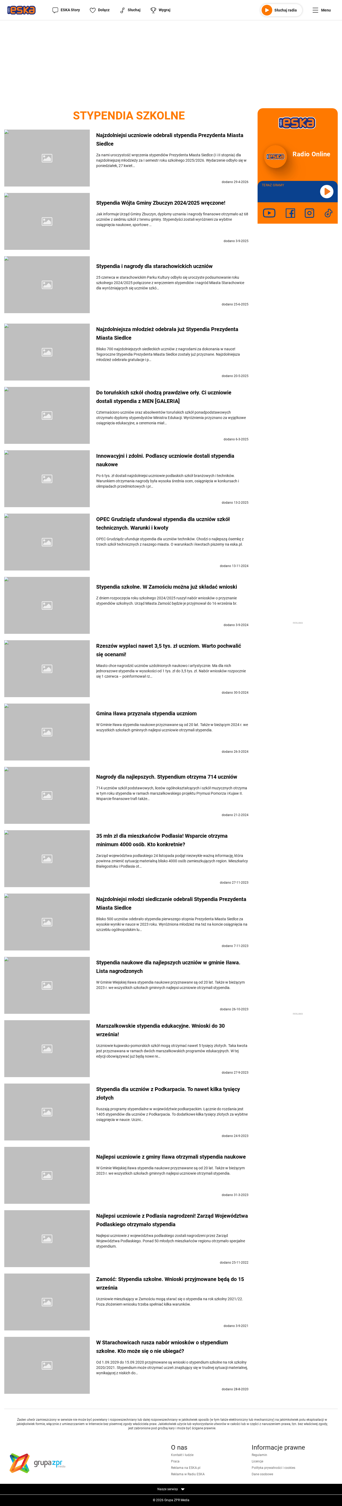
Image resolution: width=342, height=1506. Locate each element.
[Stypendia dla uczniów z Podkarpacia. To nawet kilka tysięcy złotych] (47, 1112)
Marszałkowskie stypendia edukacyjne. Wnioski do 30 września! (160, 1030)
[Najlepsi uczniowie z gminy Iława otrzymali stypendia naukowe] (47, 1175)
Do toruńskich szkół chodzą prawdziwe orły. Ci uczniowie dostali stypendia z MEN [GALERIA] (163, 396)
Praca (175, 1461)
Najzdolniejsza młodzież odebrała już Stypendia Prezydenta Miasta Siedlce (167, 333)
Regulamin (259, 1455)
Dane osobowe (262, 1474)
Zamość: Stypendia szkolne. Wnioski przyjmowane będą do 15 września (170, 1283)
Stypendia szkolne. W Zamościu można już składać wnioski (166, 587)
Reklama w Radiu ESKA (188, 1474)
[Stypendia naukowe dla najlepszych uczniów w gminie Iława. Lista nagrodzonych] (47, 985)
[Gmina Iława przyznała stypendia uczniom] (47, 732)
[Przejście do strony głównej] (21, 10)
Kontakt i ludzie (182, 1455)
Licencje (257, 1461)
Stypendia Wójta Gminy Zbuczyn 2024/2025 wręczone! (160, 203)
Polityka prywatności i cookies (273, 1468)
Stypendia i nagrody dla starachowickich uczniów (154, 266)
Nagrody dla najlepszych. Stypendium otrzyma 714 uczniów (166, 777)
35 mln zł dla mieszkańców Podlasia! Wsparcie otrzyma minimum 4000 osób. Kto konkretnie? (162, 840)
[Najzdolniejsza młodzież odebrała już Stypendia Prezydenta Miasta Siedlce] (47, 352)
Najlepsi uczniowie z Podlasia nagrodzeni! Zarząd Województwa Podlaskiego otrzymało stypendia (172, 1220)
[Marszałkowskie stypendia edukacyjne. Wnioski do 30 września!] (47, 1048)
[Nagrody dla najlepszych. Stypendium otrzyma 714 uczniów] (47, 795)
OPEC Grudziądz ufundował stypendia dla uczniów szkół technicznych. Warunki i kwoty (163, 523)
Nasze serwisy (168, 1489)
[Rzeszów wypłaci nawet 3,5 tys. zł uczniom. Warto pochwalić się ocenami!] (47, 668)
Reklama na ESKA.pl (185, 1468)
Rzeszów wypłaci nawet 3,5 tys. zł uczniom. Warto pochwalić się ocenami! (168, 650)
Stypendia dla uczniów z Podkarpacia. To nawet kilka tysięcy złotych (168, 1093)
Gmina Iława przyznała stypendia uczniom (146, 713)
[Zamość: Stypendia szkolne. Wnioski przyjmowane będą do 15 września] (47, 1302)
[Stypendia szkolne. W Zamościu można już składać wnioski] (47, 605)
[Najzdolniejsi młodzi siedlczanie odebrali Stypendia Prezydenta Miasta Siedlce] (47, 922)
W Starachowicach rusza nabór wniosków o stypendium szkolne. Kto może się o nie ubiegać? (162, 1346)
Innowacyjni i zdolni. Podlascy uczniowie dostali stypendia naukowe (165, 460)
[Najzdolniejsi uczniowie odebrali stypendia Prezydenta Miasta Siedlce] (47, 158)
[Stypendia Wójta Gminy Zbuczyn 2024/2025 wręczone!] (47, 221)
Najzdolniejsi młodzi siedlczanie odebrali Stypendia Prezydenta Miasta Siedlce (171, 903)
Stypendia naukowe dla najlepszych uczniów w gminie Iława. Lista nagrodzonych (168, 966)
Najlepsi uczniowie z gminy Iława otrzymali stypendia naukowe (171, 1157)
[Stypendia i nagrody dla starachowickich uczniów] (47, 284)
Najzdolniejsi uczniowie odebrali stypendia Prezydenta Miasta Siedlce (169, 139)
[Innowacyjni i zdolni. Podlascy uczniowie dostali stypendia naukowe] (47, 478)
